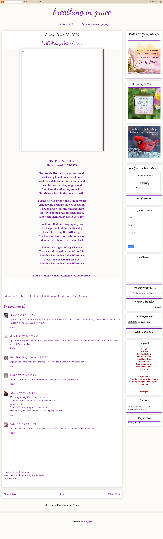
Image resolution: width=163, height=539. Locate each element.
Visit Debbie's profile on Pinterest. (144, 293)
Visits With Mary (19, 357)
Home (62, 494)
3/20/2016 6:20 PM (28, 392)
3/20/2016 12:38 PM (38, 357)
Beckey (13, 424)
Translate (144, 409)
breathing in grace (82, 11)
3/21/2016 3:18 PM (26, 424)
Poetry (53, 296)
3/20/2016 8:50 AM (28, 336)
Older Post (114, 494)
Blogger (88, 521)
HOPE (30, 296)
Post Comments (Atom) (68, 505)
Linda (13, 315)
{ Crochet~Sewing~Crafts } (95, 24)
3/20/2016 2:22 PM (27, 375)
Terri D (13, 375)
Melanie (14, 336)
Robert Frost (63, 296)
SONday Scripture (79, 296)
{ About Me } (66, 24)
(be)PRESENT (19, 296)
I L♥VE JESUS (41, 296)
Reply (12, 327)
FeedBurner (149, 188)
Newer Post (10, 494)
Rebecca (14, 393)
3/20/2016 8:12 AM (25, 315)
